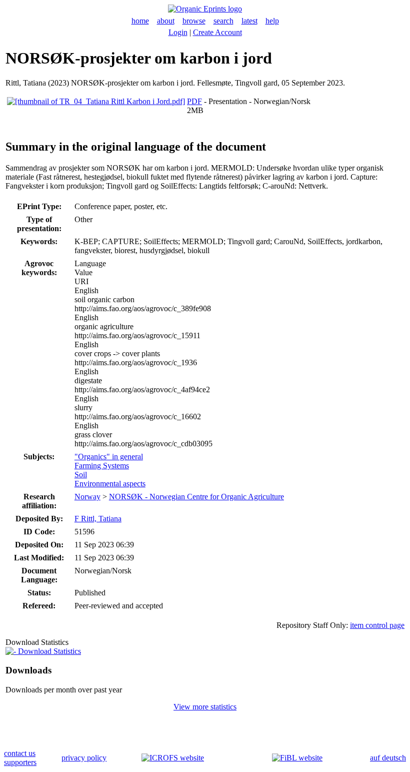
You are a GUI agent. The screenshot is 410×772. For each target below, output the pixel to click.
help (272, 21)
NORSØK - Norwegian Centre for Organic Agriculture (196, 496)
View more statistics (205, 706)
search (224, 21)
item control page (377, 625)
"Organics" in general (108, 456)
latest (250, 21)
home (140, 21)
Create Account (217, 32)
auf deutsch (388, 757)
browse (194, 21)
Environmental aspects (110, 483)
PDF (194, 101)
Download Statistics (48, 651)
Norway (87, 496)
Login (178, 32)
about (165, 21)
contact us (20, 753)
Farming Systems (101, 465)
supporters (20, 762)
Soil (80, 474)
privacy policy (84, 757)
